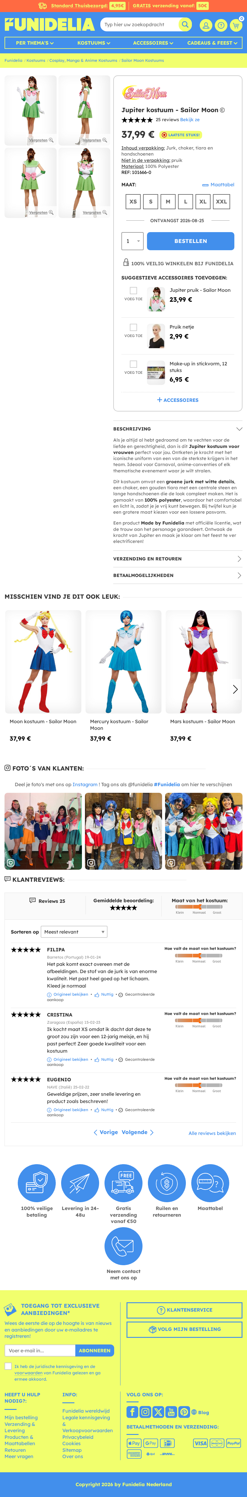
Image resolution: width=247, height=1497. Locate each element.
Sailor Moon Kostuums (142, 60)
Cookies (71, 1443)
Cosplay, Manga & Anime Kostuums (83, 60)
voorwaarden (28, 1373)
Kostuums (91, 42)
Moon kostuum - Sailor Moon (43, 721)
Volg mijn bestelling (188, 1329)
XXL (221, 201)
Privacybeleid (77, 1437)
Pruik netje (182, 327)
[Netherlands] (132, 1412)
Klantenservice (188, 1310)
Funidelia (13, 60)
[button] (235, 689)
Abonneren (95, 1350)
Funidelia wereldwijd (86, 1411)
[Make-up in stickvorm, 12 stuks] (156, 373)
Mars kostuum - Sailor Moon (202, 721)
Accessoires (150, 42)
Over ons (72, 1456)
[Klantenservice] (221, 25)
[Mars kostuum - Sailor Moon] (204, 662)
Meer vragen (19, 1456)
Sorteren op (25, 932)
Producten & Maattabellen (20, 1440)
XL (203, 201)
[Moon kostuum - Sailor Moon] (43, 662)
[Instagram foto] (43, 831)
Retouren (15, 1450)
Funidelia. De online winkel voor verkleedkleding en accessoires (50, 24)
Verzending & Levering (20, 1427)
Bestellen (190, 241)
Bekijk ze (190, 119)
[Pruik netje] (156, 336)
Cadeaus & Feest (209, 42)
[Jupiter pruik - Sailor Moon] (156, 299)
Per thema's (32, 42)
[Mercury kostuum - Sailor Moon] (124, 662)
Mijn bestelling (21, 1417)
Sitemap (72, 1450)
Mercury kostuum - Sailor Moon (119, 724)
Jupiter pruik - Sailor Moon (200, 290)
